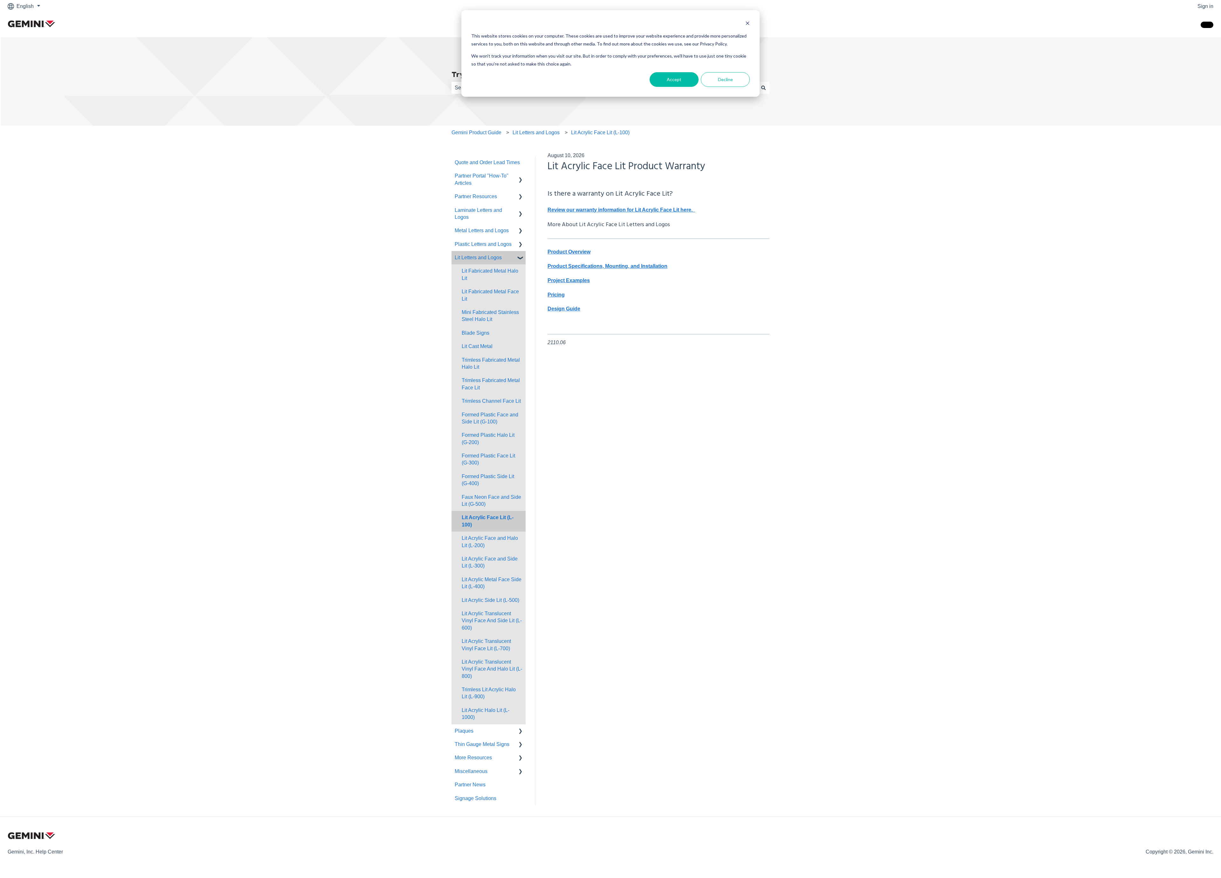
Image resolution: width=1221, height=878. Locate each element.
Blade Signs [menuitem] (475, 333)
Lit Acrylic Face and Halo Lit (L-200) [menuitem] (490, 541)
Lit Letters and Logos (536, 132)
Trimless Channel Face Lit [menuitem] (491, 401)
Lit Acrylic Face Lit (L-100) (600, 132)
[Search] (763, 88)
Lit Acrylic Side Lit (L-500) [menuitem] (490, 600)
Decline (725, 79)
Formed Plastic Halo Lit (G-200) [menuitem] (488, 438)
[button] (520, 176)
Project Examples (569, 280)
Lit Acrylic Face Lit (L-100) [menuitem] (488, 521)
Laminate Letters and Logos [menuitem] (478, 213)
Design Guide (564, 308)
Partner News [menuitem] (470, 784)
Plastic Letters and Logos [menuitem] (483, 244)
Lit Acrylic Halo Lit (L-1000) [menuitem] (485, 713)
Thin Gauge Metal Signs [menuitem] (482, 744)
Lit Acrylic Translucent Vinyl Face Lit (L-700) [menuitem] (486, 644)
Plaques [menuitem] (464, 731)
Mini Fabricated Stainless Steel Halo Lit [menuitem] (490, 316)
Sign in (1205, 6)
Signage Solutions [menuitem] (475, 798)
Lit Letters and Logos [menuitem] (478, 257)
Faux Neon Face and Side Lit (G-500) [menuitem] (491, 500)
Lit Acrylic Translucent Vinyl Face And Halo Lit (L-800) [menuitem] (492, 669)
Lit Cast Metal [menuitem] (477, 346)
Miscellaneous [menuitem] (471, 771)
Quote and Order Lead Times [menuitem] (487, 162)
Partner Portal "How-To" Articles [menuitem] (481, 179)
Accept (674, 79)
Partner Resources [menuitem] (476, 196)
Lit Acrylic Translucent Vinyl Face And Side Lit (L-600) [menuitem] (492, 621)
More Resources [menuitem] (473, 757)
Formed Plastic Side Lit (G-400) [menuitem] (488, 480)
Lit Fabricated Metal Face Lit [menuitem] (490, 295)
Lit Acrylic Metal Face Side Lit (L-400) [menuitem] (491, 583)
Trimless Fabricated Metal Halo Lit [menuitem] (491, 363)
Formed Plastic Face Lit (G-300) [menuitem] (488, 459)
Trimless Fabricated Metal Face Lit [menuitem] (491, 384)
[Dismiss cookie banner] (747, 24)
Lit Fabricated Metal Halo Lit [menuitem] (490, 274)
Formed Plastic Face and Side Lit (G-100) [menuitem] (490, 418)
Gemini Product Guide (476, 132)
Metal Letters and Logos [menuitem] (482, 230)
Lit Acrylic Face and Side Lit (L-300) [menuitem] (490, 562)
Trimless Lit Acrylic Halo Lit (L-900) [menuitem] (489, 693)
